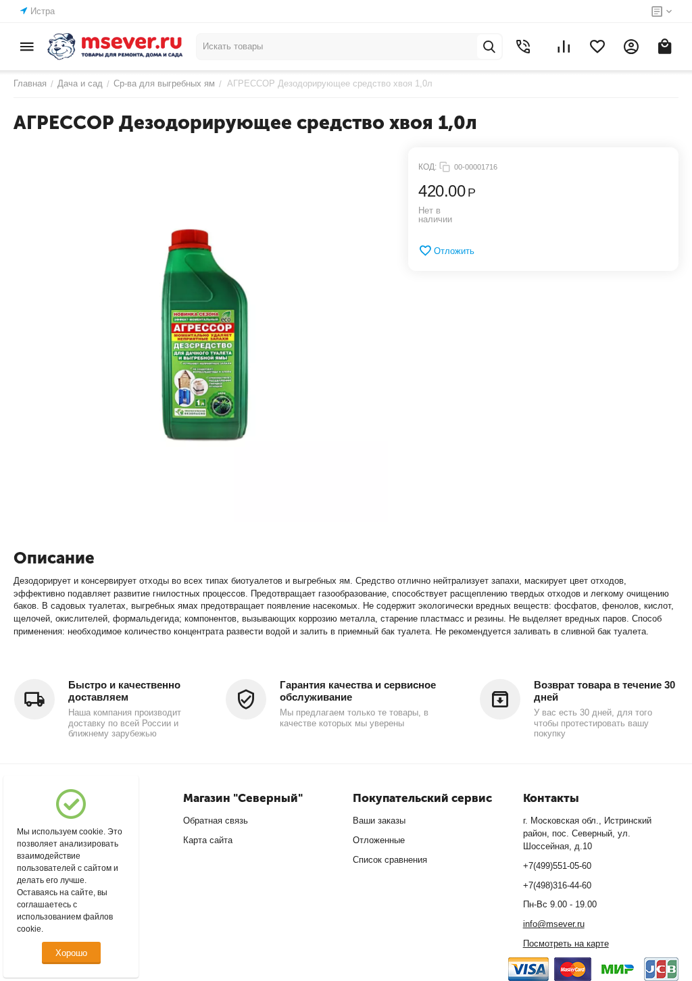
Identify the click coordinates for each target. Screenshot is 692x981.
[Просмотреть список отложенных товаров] (597, 46)
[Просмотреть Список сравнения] (563, 46)
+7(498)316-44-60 (557, 885)
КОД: (427, 167)
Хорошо (71, 953)
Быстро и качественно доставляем (124, 691)
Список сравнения (390, 860)
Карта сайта (207, 840)
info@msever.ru (554, 924)
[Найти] (489, 46)
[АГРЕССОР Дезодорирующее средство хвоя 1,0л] (201, 334)
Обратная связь (215, 820)
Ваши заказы (379, 820)
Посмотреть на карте (566, 943)
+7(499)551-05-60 (557, 866)
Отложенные (379, 840)
